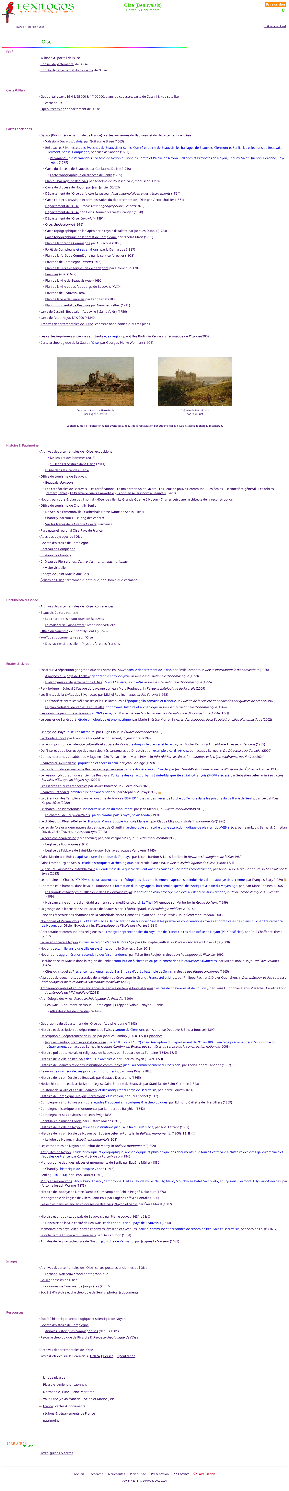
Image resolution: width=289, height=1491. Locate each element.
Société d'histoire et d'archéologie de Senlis (72, 1292)
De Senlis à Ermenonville (63, 512)
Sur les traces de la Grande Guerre (71, 524)
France (20, 26)
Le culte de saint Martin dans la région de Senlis (75, 961)
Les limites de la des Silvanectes (68, 694)
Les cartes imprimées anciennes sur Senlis (71, 336)
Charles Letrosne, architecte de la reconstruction (197, 499)
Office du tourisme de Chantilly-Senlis (68, 505)
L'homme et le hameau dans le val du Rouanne (75, 886)
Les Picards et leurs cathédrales (63, 786)
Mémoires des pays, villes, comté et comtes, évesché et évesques (88, 1229)
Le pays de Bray (52, 732)
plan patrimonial (81, 499)
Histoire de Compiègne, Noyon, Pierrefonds (72, 1096)
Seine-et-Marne (95, 1399)
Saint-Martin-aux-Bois (56, 856)
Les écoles (215, 489)
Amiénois (64, 1384)
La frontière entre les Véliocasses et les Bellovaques (83, 701)
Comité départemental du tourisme (66, 70)
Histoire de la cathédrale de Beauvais (67, 1077)
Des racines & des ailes (62, 643)
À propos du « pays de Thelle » (67, 676)
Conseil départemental (57, 64)
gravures (52, 1286)
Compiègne (103, 1005)
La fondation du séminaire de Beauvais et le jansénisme (81, 769)
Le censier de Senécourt (58, 719)
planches (156, 1036)
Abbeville (89, 311)
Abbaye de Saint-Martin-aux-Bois (64, 574)
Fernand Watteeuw (59, 1274)
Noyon (45, 948)
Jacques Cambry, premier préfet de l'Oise (75, 1042)
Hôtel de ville (106, 499)
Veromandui (59, 158)
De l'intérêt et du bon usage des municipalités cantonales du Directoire (93, 750)
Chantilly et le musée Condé (61, 1121)
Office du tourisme (54, 631)
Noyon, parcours (52, 499)
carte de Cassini (145, 96)
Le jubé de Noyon (58, 1139)
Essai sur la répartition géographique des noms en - (83, 670)
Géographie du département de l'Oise (68, 1023)
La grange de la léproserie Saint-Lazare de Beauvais (78, 909)
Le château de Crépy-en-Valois (67, 815)
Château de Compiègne (57, 549)
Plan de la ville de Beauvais (65, 280)
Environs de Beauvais (61, 293)
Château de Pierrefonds (58, 561)
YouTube (46, 637)
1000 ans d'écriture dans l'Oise (72, 464)
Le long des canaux (89, 518)
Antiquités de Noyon (55, 1152)
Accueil (79, 1474)
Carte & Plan (15, 90)
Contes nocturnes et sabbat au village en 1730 (74, 756)
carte (49, 103)
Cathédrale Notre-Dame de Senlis (109, 512)
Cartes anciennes (19, 129)
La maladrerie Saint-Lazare (136, 489)
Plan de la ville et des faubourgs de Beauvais (78, 286)
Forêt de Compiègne (60, 249)
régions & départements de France (69, 1413)
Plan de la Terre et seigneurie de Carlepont (77, 268)
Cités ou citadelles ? (59, 971)
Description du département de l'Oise (68, 1036)
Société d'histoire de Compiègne (64, 543)
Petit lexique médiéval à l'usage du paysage (72, 688)
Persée (108, 1356)
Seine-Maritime (83, 1392)
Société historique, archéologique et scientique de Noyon (83, 1318)
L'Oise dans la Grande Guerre (67, 470)
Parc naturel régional (56, 530)
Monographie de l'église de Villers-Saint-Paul (73, 1198)
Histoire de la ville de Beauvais (62, 1059)
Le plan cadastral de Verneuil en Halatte (74, 707)
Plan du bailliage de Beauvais (66, 181)
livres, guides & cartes (56, 1453)
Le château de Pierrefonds (60, 809)
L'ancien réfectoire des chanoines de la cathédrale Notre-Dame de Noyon (94, 915)
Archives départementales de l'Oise (66, 324)
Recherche (96, 1474)
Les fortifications (101, 489)
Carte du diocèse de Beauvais (67, 168)
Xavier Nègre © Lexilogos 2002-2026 (144, 1480)
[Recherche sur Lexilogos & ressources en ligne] (283, 10)
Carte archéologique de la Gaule (64, 342)
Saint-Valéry (108, 311)
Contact (183, 1474)
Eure (65, 1392)
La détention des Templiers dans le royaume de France (80, 798)
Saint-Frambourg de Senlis (60, 863)
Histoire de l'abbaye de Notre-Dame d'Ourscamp (76, 1192)
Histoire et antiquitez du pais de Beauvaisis (72, 1216)
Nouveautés (116, 1474)
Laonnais (80, 1384)
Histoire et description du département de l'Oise (76, 1029)
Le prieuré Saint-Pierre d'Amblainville (67, 869)
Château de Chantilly (55, 555)
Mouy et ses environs (56, 1181)
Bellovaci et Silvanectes (62, 147)
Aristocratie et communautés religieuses (70, 932)
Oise (48, 224)
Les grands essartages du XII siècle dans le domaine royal (88, 892)
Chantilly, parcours (59, 518)
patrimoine (51, 1420)
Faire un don (275, 4)
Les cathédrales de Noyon (59, 1146)
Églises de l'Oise (52, 580)
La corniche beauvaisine (58, 838)
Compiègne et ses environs (60, 1115)
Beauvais (51, 274)
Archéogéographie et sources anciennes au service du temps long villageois (96, 988)
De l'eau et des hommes (68, 458)
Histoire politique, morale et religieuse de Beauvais (78, 1052)
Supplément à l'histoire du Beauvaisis (68, 1235)
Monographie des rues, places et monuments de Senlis (81, 1162)
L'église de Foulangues (61, 844)
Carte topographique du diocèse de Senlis (81, 175)
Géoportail (48, 96)
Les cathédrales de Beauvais (66, 489)
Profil (10, 52)
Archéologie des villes (56, 998)
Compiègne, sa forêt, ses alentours (66, 1102)
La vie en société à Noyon (59, 942)
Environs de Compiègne (63, 262)
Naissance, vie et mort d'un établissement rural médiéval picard (92, 902)
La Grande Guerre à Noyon (138, 499)
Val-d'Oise (50, 1399)
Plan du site (138, 1474)
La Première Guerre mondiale (92, 493)
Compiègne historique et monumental (69, 1108)
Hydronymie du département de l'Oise (73, 682)
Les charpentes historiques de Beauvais (74, 618)
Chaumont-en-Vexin (76, 1005)
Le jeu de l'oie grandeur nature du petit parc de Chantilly (82, 827)
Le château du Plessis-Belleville (63, 821)
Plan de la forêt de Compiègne (67, 243)
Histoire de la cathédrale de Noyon (66, 1133)
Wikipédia (47, 58)
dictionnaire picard (275, 26)
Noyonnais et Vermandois (59, 921)
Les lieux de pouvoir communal (182, 489)
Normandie (51, 1392)
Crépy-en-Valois (126, 1005)
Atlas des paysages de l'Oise (61, 536)
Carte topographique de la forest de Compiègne (81, 237)
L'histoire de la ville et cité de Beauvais (68, 1090)
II (228, 713)
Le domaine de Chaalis (57, 879)
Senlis (159, 1005)
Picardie (31, 26)
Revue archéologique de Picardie (64, 1337)
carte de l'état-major (55, 317)
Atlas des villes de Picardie (69, 1011)
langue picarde (54, 1377)
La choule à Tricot (53, 738)
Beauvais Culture (52, 612)
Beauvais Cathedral (54, 792)
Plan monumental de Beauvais (67, 305)
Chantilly (51, 1169)
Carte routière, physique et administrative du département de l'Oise (95, 200)
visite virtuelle (55, 567)
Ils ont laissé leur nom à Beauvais (141, 493)
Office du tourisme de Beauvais (63, 476)
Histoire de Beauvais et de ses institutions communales (81, 1065)
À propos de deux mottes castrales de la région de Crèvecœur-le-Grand (93, 977)
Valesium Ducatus (58, 141)
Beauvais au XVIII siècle (58, 763)
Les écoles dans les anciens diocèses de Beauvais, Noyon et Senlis (89, 1204)
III (193, 1133)
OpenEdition (126, 1356)
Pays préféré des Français (101, 643)
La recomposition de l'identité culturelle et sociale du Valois (84, 744)
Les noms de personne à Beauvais (65, 713)
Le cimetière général (240, 489)
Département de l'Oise (62, 193)
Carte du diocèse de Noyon (65, 187)
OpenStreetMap (52, 109)
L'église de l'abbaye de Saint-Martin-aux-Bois (78, 850)
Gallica (45, 135)
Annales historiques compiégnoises (71, 1331)
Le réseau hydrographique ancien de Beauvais (74, 775)
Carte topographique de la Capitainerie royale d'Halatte (86, 231)
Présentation (160, 1474)
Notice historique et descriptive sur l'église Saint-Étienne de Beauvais (91, 1083)
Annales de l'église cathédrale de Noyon (69, 1241)
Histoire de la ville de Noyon (61, 1127)
